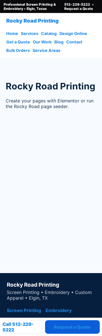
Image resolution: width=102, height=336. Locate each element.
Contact (74, 41)
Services (29, 33)
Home (12, 33)
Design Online (73, 33)
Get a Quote (18, 41)
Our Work (42, 41)
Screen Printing (24, 310)
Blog (58, 41)
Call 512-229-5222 (18, 327)
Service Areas (46, 50)
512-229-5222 (77, 4)
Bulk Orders (18, 50)
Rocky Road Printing (32, 20)
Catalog (49, 33)
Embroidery (59, 310)
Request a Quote (78, 8)
